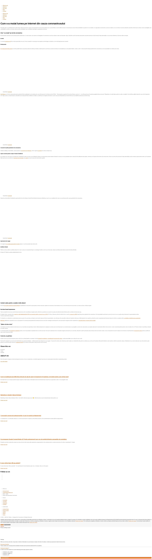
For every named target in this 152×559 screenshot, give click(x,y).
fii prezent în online (138, 330)
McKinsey (2, 320)
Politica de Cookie (33, 522)
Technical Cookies (4, 548)
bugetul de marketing (42, 338)
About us (5, 6)
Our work (5, 8)
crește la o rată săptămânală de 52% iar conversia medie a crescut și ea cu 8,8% (31, 314)
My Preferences (7, 524)
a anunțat (40, 150)
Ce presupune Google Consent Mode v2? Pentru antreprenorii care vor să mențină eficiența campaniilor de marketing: (33, 439)
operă (26, 157)
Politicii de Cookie (79, 521)
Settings (2, 526)
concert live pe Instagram (26, 150)
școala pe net (8, 41)
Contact (4, 11)
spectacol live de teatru (18, 157)
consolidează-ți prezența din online (54, 338)
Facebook (10, 91)
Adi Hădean (3, 94)
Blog (4, 9)
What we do (5, 5)
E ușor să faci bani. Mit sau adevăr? (10, 463)
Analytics (7, 544)
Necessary (2, 544)
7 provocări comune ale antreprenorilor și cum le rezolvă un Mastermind (20, 415)
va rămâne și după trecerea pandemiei (132, 318)
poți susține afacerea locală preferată (12, 305)
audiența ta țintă (19, 342)
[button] (76, 349)
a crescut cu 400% (73, 314)
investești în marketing (14, 330)
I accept (2, 524)
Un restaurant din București (6, 48)
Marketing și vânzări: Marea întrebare (10, 395)
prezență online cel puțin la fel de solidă (87, 320)
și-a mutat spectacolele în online (13, 244)
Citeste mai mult (3, 382)
